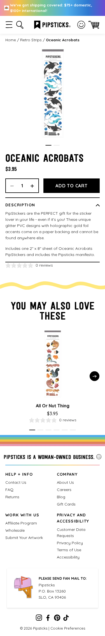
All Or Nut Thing (52, 405)
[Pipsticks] (52, 24)
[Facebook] (48, 619)
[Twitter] (57, 619)
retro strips (31, 39)
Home (10, 40)
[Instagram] (39, 619)
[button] (9, 24)
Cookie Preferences (67, 628)
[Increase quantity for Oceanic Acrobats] (34, 185)
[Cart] (93, 24)
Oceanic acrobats (63, 40)
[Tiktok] (66, 619)
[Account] (81, 25)
